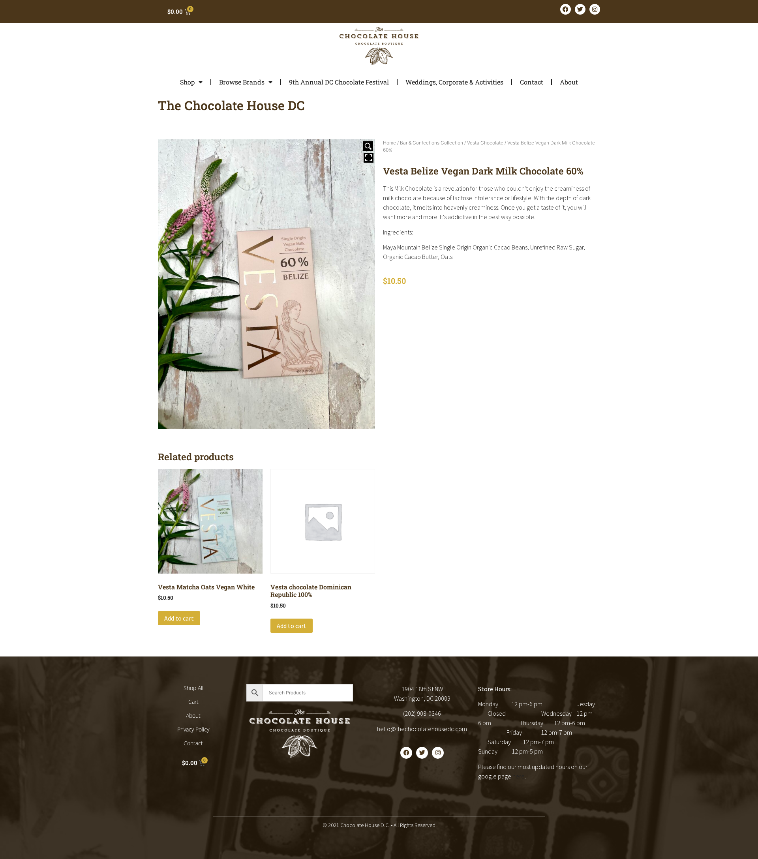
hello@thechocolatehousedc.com (422, 729)
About (569, 82)
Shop (187, 82)
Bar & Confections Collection (431, 143)
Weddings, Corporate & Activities (454, 82)
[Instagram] (594, 9)
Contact (531, 82)
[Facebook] (565, 9)
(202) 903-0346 (422, 713)
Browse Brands (242, 82)
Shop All (193, 688)
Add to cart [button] (179, 618)
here (518, 776)
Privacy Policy (193, 729)
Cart (193, 701)
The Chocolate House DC (231, 105)
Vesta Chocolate (485, 143)
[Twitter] (580, 9)
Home (389, 143)
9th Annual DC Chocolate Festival (339, 82)
